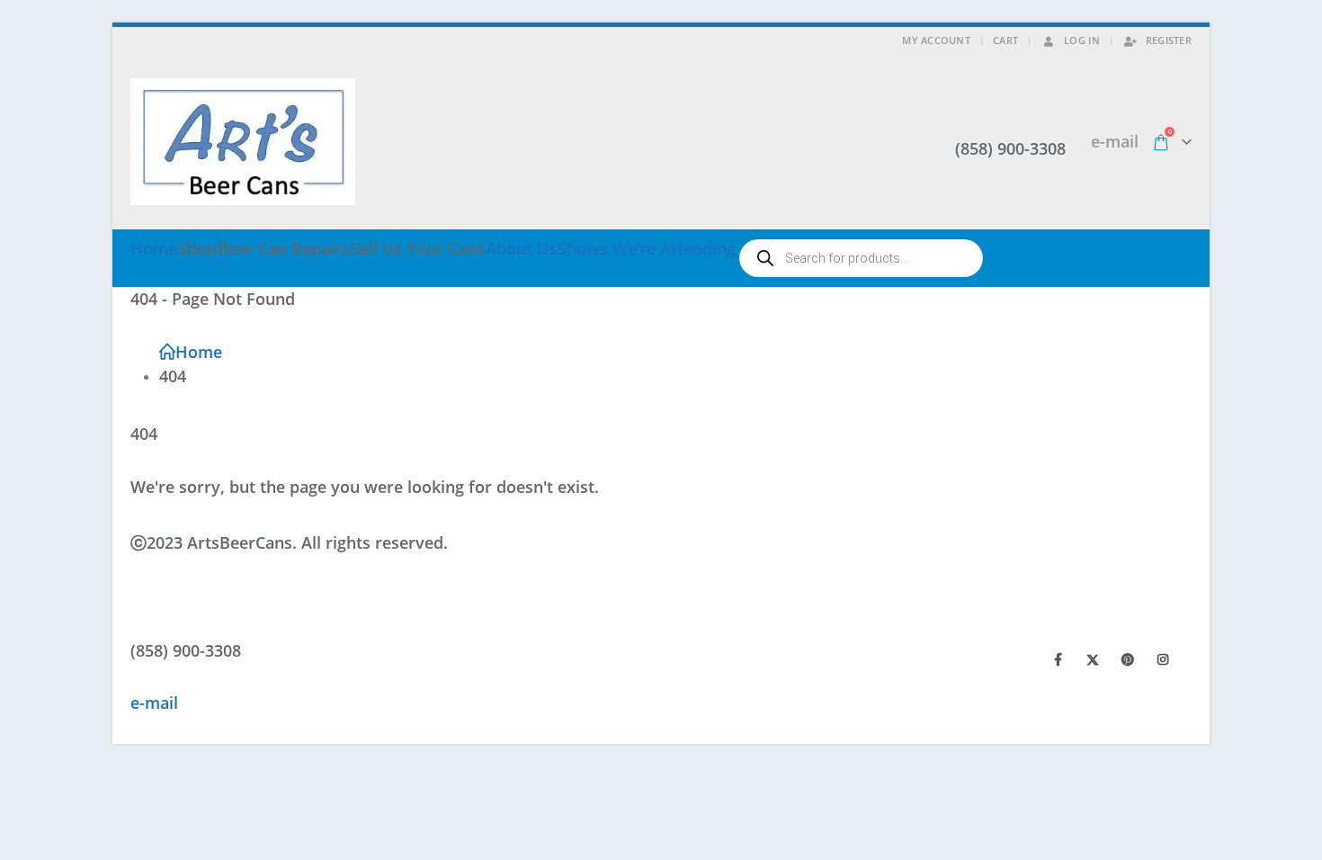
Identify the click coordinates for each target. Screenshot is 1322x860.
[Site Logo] (242, 141)
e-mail (1115, 141)
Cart (1005, 40)
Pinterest (1127, 659)
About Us (521, 248)
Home (153, 248)
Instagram (1162, 659)
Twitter (1092, 659)
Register (1169, 40)
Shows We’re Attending (647, 248)
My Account (936, 40)
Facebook (1057, 659)
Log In (1082, 40)
